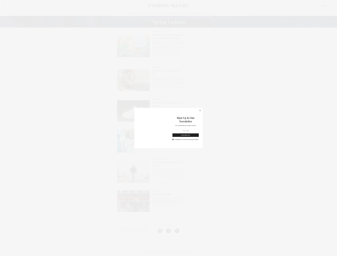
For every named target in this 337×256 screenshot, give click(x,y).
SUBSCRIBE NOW (185, 135)
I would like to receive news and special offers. (186, 139)
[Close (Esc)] (200, 110)
